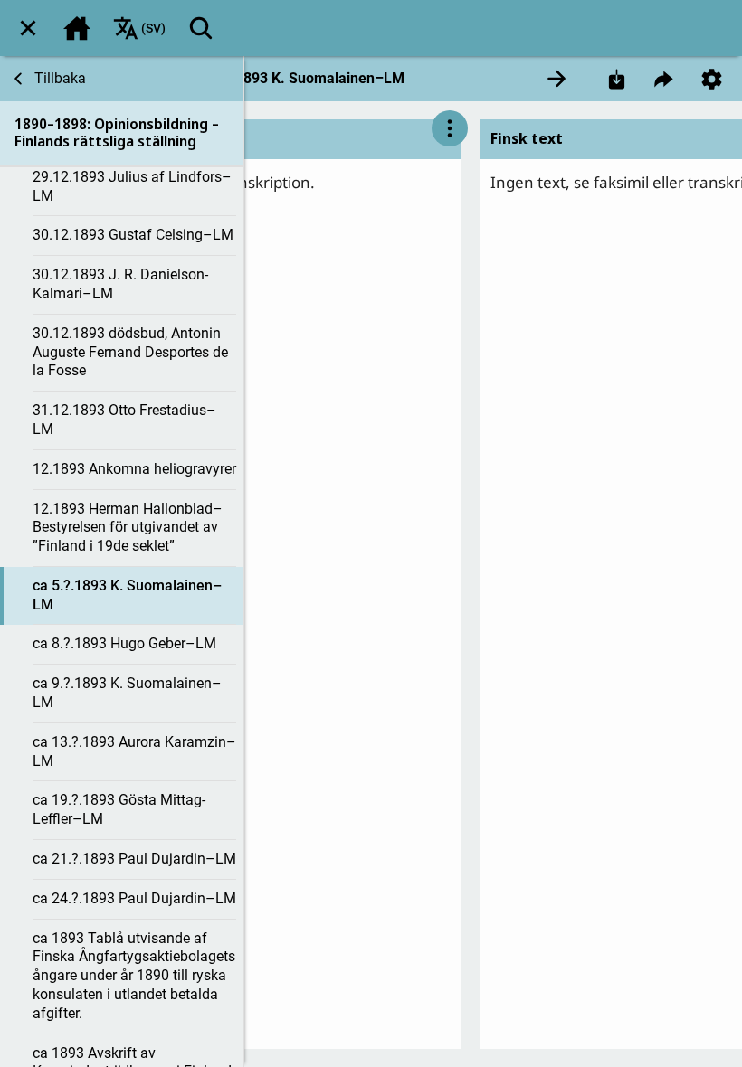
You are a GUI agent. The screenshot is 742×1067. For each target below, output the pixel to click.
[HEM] (76, 28)
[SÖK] (200, 28)
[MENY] (28, 28)
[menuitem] (28, 28)
